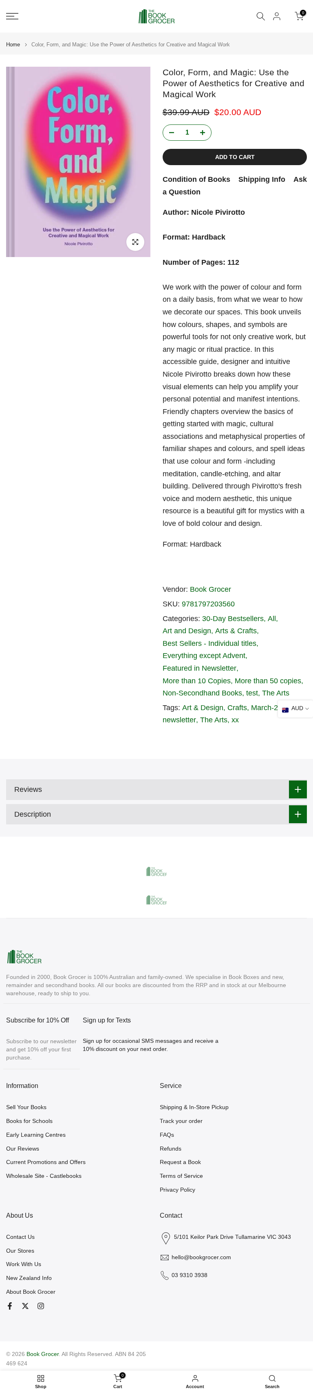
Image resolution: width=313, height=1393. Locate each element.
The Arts (275, 693)
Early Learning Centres (36, 1134)
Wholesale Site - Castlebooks (44, 1176)
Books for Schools (29, 1121)
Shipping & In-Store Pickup (194, 1107)
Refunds (170, 1148)
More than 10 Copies (197, 681)
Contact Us (20, 1237)
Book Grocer (210, 589)
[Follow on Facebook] (9, 1306)
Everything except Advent (204, 656)
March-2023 (270, 708)
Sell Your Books (26, 1107)
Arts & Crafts (236, 631)
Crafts (237, 708)
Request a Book (180, 1162)
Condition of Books (196, 179)
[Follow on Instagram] (40, 1306)
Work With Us (23, 1264)
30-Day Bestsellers (233, 619)
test (252, 693)
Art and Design (187, 631)
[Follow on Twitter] (25, 1306)
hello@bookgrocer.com (201, 1257)
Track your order (181, 1121)
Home (13, 44)
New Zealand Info (29, 1278)
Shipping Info (261, 179)
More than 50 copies (268, 681)
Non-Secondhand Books (202, 693)
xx (235, 720)
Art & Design (202, 708)
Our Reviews (22, 1148)
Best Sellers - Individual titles (209, 643)
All (272, 619)
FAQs (167, 1134)
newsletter (179, 720)
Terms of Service (181, 1176)
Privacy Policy (177, 1189)
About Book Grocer (30, 1291)
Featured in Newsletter (199, 668)
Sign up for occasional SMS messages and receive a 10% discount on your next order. (150, 1045)
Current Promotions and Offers (46, 1162)
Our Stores (20, 1250)
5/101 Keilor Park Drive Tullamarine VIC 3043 (232, 1237)
